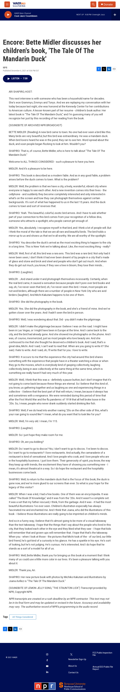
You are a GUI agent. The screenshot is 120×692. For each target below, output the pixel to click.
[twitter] (71, 655)
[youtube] (47, 666)
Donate (108, 4)
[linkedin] (47, 672)
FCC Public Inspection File (102, 654)
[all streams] (115, 15)
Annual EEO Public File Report (103, 668)
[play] (8, 14)
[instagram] (47, 655)
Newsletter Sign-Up (77, 659)
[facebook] (47, 660)
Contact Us (73, 672)
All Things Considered (22, 617)
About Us (72, 666)
